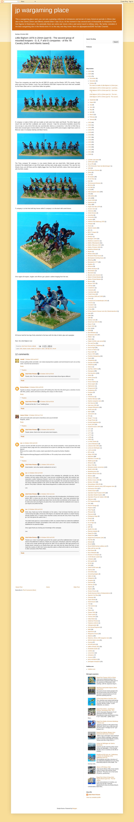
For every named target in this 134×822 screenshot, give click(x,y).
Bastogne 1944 (92, 238)
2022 (89, 125)
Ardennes (90, 211)
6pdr (89, 181)
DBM (89, 315)
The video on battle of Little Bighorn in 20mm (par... (104, 85)
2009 (89, 154)
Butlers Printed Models (94, 279)
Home (48, 587)
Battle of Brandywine (94, 243)
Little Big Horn (48, 348)
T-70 (89, 608)
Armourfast (91, 217)
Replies (24, 370)
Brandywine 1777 (93, 262)
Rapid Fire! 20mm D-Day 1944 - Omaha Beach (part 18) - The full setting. (106, 779)
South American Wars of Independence (99, 593)
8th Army (90, 185)
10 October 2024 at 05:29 (47, 429)
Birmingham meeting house (96, 258)
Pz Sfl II (90, 520)
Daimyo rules (91, 320)
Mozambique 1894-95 (94, 484)
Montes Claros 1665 (93, 480)
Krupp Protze (91, 420)
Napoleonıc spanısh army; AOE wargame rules (101, 486)
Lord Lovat (91, 450)
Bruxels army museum (94, 275)
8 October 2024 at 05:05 (36, 387)
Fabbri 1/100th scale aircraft (96, 341)
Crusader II (91, 305)
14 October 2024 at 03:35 (47, 537)
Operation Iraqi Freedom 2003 (96, 493)
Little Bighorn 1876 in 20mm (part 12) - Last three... (104, 88)
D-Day (90, 309)
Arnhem (90, 219)
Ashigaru (90, 223)
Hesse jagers (91, 384)
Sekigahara (91, 578)
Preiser (90, 518)
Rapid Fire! (91, 535)
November (93, 81)
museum (90, 657)
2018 (89, 135)
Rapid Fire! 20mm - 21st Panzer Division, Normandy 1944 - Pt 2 (106, 709)
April (91, 112)
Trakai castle (91, 614)
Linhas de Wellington (94, 448)
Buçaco (90, 281)
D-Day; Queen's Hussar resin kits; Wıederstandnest (102, 311)
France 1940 (91, 354)
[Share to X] (47, 346)
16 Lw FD (90, 164)
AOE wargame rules (93, 191)
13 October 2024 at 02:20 (35, 509)
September (93, 100)
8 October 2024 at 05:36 (47, 374)
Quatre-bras (91, 529)
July (91, 105)
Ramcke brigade (92, 531)
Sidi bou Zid (91, 584)
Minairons (91, 463)
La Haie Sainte (92, 441)
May (91, 109)
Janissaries (91, 414)
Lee (21, 443)
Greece (90, 367)
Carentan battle (92, 292)
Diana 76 (90, 324)
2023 (89, 122)
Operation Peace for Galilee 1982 (97, 497)
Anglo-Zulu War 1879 (94, 206)
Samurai (90, 569)
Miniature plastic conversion (96, 467)
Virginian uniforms (93, 623)
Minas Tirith (91, 465)
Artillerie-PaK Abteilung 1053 (96, 221)
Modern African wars (94, 473)
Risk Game (91, 550)
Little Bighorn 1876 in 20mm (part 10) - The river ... (104, 94)
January (92, 119)
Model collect (91, 469)
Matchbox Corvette (93, 458)
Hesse (90, 379)
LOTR (89, 437)
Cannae (90, 285)
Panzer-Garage (92, 505)
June (91, 107)
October (92, 83)
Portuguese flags (93, 516)
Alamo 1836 (91, 200)
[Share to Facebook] (49, 346)
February (92, 117)
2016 (89, 139)
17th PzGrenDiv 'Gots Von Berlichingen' (99, 166)
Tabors (90, 610)
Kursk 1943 (91, 424)
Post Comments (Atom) (29, 590)
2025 (89, 74)
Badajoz (90, 236)
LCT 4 (89, 433)
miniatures (91, 655)
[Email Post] (39, 346)
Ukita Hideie (91, 619)
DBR (89, 317)
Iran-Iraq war (91, 403)
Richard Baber (24, 387)
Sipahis (90, 587)
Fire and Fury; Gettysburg (95, 345)
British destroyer (92, 268)
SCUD (90, 563)
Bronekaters (91, 270)
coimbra (90, 651)
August (92, 102)
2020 (89, 130)
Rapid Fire (91, 533)
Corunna (90, 302)
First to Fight (91, 347)
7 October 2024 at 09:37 (32, 359)
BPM (89, 234)
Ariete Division (92, 213)
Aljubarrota (91, 202)
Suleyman (91, 597)
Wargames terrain (93, 633)
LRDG (89, 439)
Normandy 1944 (92, 488)
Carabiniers (91, 288)
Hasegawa (91, 371)
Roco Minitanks (92, 552)
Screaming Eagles (93, 574)
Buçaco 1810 (91, 283)
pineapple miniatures (94, 661)
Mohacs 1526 (92, 478)
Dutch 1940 (91, 326)
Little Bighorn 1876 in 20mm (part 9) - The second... (104, 97)
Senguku (90, 580)
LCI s (89, 431)
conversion (91, 653)
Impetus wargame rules (94, 401)
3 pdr (89, 174)
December (93, 78)
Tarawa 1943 (91, 612)
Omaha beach (92, 490)
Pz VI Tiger (91, 522)
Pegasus (90, 507)
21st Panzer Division (94, 170)
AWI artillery (91, 196)
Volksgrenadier (92, 625)
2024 (89, 76)
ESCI (89, 328)
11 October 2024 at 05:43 (47, 464)
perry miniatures (92, 659)
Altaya (89, 204)
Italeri (43, 348)
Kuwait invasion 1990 (94, 426)
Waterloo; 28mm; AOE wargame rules (98, 638)
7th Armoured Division (94, 183)
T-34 (89, 604)
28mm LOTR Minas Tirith (104, 767)
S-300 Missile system (94, 557)
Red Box (90, 539)
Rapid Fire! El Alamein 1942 (96, 537)
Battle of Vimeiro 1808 (94, 247)
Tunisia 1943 (91, 616)
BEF (89, 230)
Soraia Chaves (92, 591)
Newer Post (19, 587)
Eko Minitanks (92, 332)
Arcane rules (91, 209)
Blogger (74, 808)
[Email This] (43, 346)
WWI (89, 629)
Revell (54, 348)
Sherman (90, 582)
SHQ (89, 565)
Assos (89, 226)
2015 (89, 142)
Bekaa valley (91, 253)
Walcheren (91, 631)
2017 (89, 137)
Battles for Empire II (36, 348)
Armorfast (90, 215)
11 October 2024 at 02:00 (30, 443)
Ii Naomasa (91, 396)
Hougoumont (91, 388)
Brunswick (91, 273)
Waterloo (90, 636)
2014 (89, 144)
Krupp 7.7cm (91, 418)
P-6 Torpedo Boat (93, 501)
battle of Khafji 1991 (93, 646)
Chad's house (92, 294)
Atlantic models (27, 348)
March (92, 114)
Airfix (21, 348)
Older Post (77, 587)
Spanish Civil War (93, 595)
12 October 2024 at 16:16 (47, 494)
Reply (22, 366)
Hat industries (92, 373)
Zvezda (90, 642)
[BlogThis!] (45, 346)
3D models (91, 177)
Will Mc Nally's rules (93, 640)
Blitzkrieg (90, 260)
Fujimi (89, 358)
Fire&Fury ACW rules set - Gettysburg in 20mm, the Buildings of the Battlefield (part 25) (107, 756)
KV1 (89, 416)
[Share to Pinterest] (51, 346)
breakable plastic (93, 648)
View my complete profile (93, 797)
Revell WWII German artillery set (97, 546)
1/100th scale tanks (93, 159)
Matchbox (90, 456)
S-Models (90, 559)
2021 (89, 127)
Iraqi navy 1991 (92, 405)
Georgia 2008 (92, 362)
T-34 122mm (91, 606)
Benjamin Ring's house (94, 255)
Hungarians (91, 390)
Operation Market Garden (95, 495)
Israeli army (91, 409)
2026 (89, 71)
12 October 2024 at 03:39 (35, 473)
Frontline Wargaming (94, 356)
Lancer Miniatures (93, 443)
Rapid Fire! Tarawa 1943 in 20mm (106, 677)
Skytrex (90, 589)
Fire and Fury (91, 343)
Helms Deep (91, 377)
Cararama (91, 290)
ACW (89, 189)
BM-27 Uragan (92, 232)
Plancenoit (91, 514)
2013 (89, 147)
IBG (89, 394)
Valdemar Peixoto (93, 621)
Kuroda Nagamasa (93, 422)
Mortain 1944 (91, 482)
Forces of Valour (92, 349)
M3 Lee (90, 452)
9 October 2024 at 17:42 (36, 415)
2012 (89, 149)
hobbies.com (91, 669)
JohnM (22, 359)
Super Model (91, 599)
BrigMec (90, 264)
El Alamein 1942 (92, 335)
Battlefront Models (93, 249)
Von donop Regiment (94, 627)
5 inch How (91, 179)
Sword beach (91, 601)
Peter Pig (90, 510)
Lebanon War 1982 (93, 446)
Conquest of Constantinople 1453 (97, 300)
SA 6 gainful (91, 561)
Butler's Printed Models (94, 277)
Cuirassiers (91, 307)
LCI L (89, 428)
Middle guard (91, 461)
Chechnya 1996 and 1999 (95, 296)
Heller (89, 375)
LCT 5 (89, 435)
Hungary (90, 392)
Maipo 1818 (91, 454)
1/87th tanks (91, 162)
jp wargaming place (42, 10)
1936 (89, 168)
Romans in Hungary (93, 554)
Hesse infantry (92, 381)
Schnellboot (91, 572)
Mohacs (90, 476)
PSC (89, 503)
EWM (89, 330)
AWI (89, 194)
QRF (89, 527)
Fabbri (90, 339)
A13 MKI (90, 187)
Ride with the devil (93, 548)
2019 (89, 132)
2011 (89, 152)
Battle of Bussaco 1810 (94, 245)
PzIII (89, 525)
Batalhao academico (94, 241)
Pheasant (90, 512)
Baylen (90, 251)
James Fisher (24, 415)
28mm (89, 172)
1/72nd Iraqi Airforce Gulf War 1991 (106, 698)
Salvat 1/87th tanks (93, 567)
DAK (89, 313)
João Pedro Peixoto (31, 374)
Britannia (90, 266)
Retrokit (90, 542)
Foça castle (91, 352)
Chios (89, 298)
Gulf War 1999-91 (93, 369)
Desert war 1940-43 (93, 322)
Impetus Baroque (93, 399)
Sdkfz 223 (91, 576)
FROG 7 (90, 337)
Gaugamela (91, 360)
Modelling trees (92, 471)
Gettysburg (91, 364)
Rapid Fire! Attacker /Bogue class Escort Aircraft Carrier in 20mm (106, 733)
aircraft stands (92, 644)
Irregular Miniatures (93, 407)
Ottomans (90, 499)
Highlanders (91, 386)
